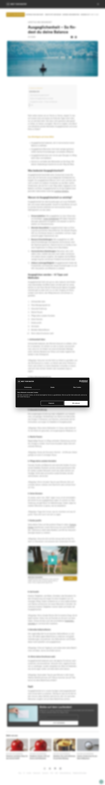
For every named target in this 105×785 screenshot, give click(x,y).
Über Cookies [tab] (77, 387)
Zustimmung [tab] (28, 387)
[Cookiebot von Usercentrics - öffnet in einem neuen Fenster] (80, 381)
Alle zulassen (76, 403)
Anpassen (51, 403)
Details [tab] (52, 387)
